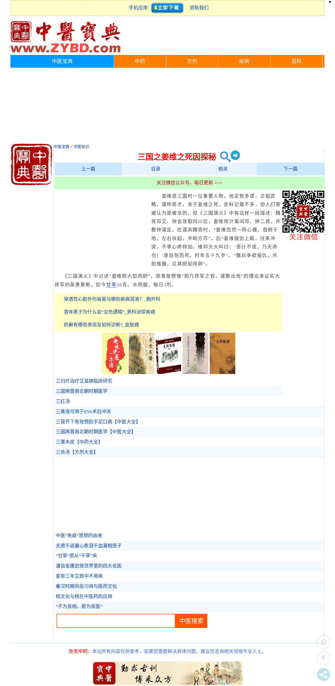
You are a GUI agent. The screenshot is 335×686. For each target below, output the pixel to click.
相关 (223, 169)
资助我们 (199, 7)
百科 (296, 61)
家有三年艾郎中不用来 (79, 576)
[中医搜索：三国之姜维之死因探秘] (223, 156)
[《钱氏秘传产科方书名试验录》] (195, 372)
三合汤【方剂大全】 (77, 452)
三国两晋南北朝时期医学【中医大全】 (96, 431)
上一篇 (88, 169)
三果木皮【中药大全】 (79, 442)
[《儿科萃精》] (168, 372)
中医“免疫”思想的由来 (79, 535)
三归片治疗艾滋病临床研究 (84, 381)
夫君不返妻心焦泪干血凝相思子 (89, 545)
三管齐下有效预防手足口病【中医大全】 (98, 421)
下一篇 (290, 169)
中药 (140, 61)
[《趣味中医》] (114, 372)
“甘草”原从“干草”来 (76, 555)
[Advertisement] (167, 107)
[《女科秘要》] (222, 372)
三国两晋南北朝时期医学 (82, 391)
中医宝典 (62, 61)
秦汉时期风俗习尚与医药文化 (86, 586)
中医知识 (81, 147)
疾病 (244, 61)
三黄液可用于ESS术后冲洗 (83, 411)
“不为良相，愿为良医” (79, 606)
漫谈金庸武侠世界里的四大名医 (89, 566)
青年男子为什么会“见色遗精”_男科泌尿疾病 (109, 312)
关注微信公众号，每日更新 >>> (189, 182)
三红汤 (63, 401)
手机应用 (139, 7)
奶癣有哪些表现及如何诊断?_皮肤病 (101, 324)
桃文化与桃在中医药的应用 (84, 596)
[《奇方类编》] (141, 372)
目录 (155, 169)
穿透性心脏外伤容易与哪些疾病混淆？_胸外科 (112, 299)
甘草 (111, 284)
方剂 (192, 61)
